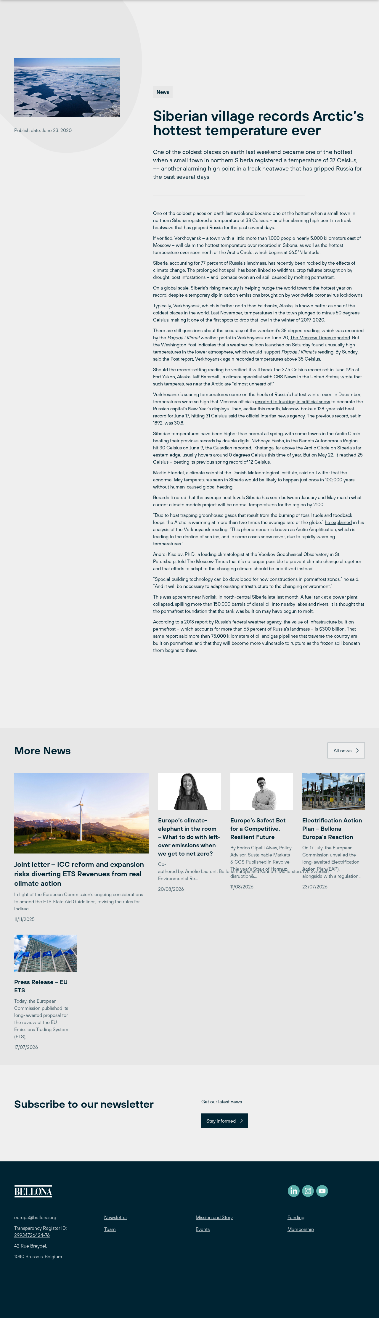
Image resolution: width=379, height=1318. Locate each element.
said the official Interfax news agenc (266, 415)
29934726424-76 (32, 1235)
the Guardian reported (228, 447)
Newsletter (115, 1217)
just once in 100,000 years (327, 479)
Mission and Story (214, 1217)
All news (342, 750)
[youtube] (322, 1191)
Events (203, 1229)
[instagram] (308, 1191)
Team (110, 1229)
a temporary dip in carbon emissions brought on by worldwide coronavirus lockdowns (273, 295)
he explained (338, 522)
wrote (347, 376)
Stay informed (221, 1120)
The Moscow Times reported (320, 337)
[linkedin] (294, 1191)
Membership (301, 1229)
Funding (296, 1217)
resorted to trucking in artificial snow (292, 401)
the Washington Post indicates (184, 344)
